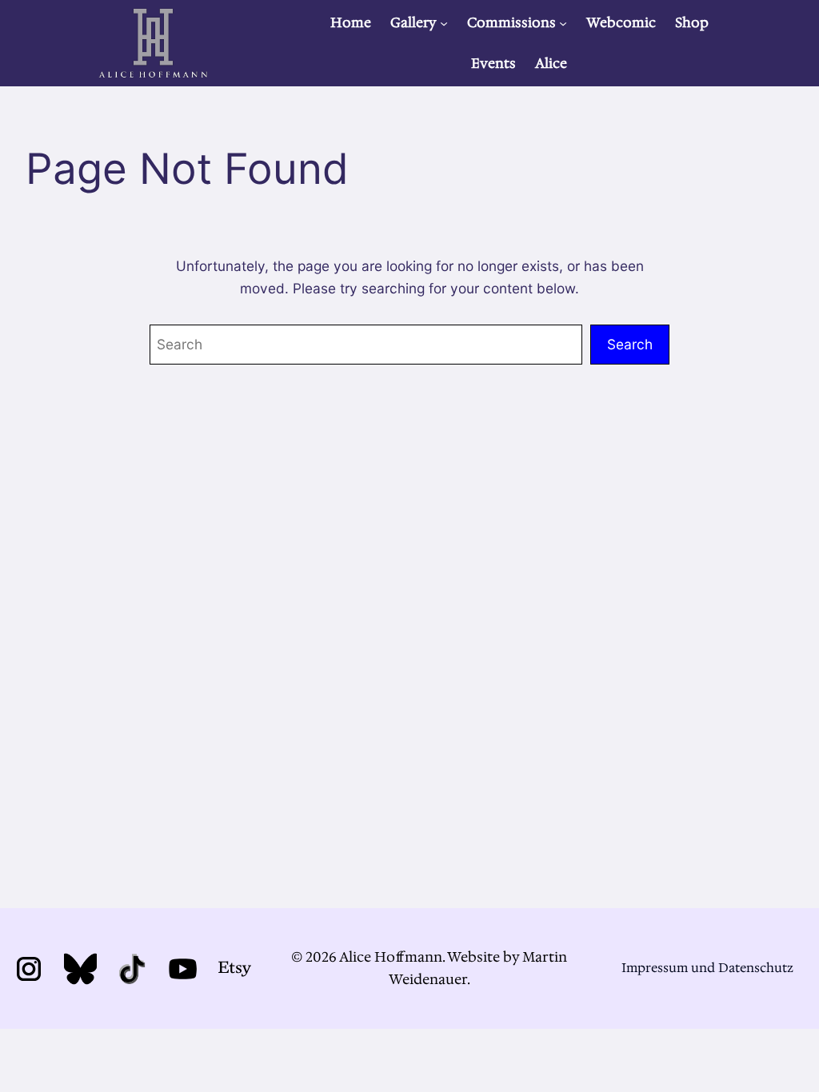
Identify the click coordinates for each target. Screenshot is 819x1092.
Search (630, 344)
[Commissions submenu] (563, 22)
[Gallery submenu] (444, 22)
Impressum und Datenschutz (707, 967)
